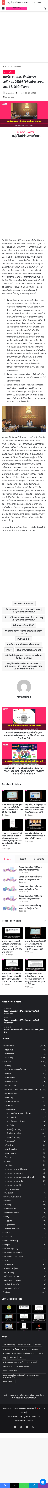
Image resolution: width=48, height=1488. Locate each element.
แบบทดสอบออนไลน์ (10, 1371)
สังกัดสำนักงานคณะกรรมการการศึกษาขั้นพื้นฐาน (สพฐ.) (24, 656)
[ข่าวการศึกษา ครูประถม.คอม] (16, 8)
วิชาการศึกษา (10, 1109)
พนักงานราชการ (12, 1229)
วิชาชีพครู (7, 1205)
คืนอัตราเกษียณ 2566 (24, 625)
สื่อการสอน (7, 1237)
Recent (22, 859)
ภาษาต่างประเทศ (12, 1101)
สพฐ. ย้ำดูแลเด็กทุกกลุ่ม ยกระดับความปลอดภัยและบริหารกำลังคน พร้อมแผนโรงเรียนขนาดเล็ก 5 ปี (35, 808)
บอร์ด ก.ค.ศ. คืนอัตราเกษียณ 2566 (24, 644)
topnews (9, 1050)
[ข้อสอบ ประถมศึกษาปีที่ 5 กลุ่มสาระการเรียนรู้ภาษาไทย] (10, 908)
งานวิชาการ (8, 1193)
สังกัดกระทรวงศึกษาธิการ (29, 650)
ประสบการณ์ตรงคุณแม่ (12, 1197)
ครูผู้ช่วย (8, 1221)
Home (6, 66)
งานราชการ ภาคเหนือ (14, 1181)
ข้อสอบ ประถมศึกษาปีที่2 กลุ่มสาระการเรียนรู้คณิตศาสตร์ (30, 868)
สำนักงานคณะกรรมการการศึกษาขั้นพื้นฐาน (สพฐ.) (20, 1362)
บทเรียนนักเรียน (11, 1081)
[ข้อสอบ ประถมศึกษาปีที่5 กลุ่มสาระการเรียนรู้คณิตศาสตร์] (10, 879)
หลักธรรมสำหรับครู (10, 1241)
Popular (7, 859)
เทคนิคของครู (8, 1272)
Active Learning (9, 1345)
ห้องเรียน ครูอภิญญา (11, 1248)
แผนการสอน (10, 1153)
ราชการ (40, 1353)
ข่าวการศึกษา (16, 66)
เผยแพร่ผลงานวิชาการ (12, 1280)
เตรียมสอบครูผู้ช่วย (10, 1268)
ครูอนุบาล (7, 1161)
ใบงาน (8, 1157)
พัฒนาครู (9, 1097)
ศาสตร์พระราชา (9, 1209)
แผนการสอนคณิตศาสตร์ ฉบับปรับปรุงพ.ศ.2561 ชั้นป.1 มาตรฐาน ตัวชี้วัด (21, 1376)
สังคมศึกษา (9, 1145)
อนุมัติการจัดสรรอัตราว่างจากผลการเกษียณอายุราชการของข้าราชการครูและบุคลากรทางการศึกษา (23, 666)
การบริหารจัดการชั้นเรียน (15, 1070)
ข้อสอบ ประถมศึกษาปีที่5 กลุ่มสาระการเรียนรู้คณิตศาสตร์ (30, 878)
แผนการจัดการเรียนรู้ (11, 1288)
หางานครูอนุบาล (12, 1189)
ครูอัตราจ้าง (10, 1225)
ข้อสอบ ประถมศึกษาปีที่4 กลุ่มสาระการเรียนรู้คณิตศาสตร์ (30, 897)
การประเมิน (12, 1117)
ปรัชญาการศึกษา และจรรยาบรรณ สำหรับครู (23, 1089)
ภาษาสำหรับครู (13, 1137)
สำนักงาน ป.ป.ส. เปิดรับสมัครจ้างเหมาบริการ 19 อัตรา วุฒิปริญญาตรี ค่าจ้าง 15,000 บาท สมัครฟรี (12, 977)
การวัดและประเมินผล (16, 1121)
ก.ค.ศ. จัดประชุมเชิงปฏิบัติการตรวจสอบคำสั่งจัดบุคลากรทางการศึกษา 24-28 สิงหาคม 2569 (12, 808)
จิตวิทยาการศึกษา (14, 1133)
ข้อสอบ (8, 1074)
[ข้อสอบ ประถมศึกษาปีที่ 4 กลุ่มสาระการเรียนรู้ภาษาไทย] (10, 888)
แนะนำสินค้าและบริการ (12, 1284)
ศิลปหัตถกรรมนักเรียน (11, 1213)
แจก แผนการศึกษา (22, 1366)
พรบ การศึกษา (11, 1093)
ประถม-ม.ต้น (10, 1085)
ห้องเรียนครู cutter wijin (12, 1252)
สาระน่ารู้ (9, 1058)
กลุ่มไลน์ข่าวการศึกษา (26, 132)
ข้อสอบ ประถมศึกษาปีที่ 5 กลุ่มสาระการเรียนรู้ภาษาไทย (30, 907)
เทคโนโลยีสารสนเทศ (11, 1276)
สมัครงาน (13, 1358)
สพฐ (10, 650)
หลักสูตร (6, 1245)
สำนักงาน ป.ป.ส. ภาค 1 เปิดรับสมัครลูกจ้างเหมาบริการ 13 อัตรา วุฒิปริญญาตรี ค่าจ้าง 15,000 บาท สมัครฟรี (12, 946)
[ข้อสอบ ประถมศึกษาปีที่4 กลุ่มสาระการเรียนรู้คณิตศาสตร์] (10, 898)
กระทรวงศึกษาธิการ (24, 603)
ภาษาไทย (9, 1105)
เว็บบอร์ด (30, 1421)
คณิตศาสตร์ (10, 1077)
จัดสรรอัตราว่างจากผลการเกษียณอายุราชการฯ (24, 632)
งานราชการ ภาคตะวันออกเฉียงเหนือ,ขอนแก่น (18, 1353)
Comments (39, 859)
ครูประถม (7, 1062)
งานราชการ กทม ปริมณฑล (16, 1169)
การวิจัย (10, 1125)
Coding (8, 1066)
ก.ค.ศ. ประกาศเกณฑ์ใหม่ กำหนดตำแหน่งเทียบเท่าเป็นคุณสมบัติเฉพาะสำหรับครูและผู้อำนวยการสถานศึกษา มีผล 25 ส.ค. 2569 (12, 839)
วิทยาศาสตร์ (10, 1141)
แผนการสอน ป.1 (8, 1381)
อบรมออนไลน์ (8, 1366)
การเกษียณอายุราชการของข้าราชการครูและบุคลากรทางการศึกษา (24, 618)
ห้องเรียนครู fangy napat (13, 1256)
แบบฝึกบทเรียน (11, 1149)
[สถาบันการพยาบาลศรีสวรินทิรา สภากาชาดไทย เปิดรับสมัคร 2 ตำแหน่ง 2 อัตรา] (39, 1309)
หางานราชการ (20, 1421)
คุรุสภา (24, 1349)
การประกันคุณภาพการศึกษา (19, 1113)
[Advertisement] (24, 36)
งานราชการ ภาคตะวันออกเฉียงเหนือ (20, 1177)
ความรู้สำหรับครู (14, 1129)
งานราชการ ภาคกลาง (14, 1173)
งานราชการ (8, 1165)
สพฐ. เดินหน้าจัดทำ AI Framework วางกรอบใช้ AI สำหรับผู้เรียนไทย (35, 835)
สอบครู (6, 1217)
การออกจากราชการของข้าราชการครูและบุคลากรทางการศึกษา (24, 610)
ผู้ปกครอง (7, 1201)
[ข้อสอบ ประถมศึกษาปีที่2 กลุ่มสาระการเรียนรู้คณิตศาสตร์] (10, 869)
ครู (21, 1417)
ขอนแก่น (38, 1345)
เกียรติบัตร (9, 1264)
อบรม (5, 1260)
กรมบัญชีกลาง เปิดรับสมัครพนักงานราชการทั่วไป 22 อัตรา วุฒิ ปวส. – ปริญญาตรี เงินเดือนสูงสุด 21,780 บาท (35, 979)
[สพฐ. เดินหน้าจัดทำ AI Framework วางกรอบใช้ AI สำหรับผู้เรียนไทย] (35, 825)
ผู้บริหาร (27, 1417)
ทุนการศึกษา (10, 1054)
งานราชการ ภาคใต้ (13, 1185)
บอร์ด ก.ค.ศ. (24, 639)
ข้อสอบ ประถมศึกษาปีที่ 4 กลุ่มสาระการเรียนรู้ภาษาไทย (30, 887)
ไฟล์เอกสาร (7, 1292)
